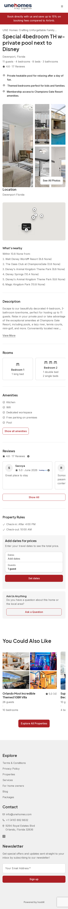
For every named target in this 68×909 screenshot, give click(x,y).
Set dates (34, 578)
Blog (5, 791)
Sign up (34, 879)
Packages (8, 797)
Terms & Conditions (14, 763)
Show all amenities (16, 431)
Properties (9, 774)
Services (8, 780)
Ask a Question (34, 612)
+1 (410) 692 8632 (17, 820)
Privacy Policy (11, 768)
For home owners (13, 785)
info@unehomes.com (18, 814)
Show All (34, 497)
